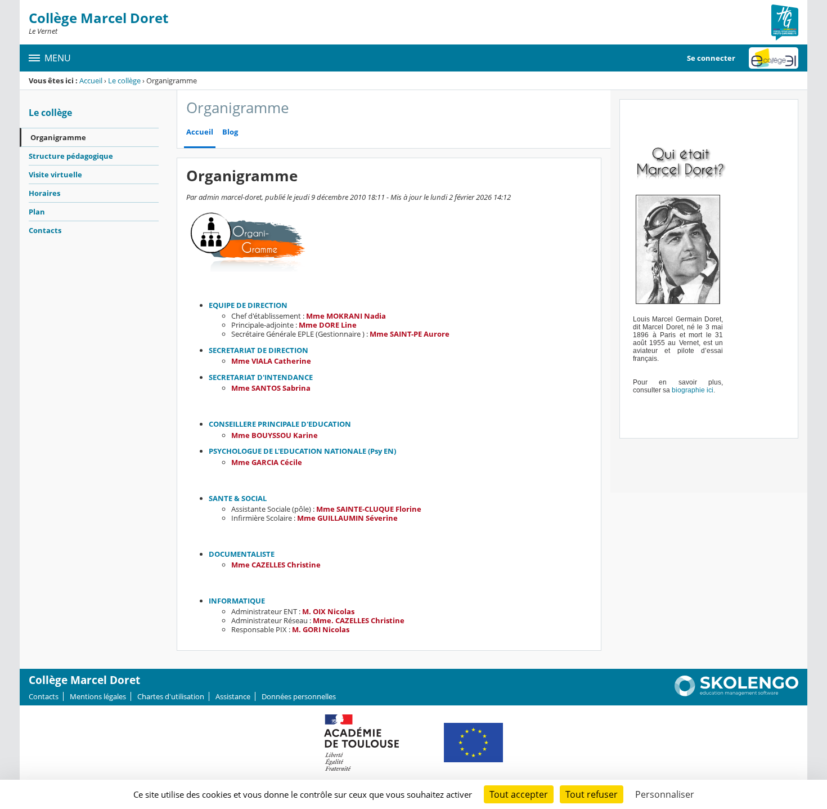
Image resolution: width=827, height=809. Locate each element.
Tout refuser (591, 794)
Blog (230, 132)
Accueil (90, 80)
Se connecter (711, 58)
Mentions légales (98, 696)
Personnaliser (664, 794)
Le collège (124, 80)
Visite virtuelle (55, 174)
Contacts (45, 230)
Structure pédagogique (71, 156)
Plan (37, 212)
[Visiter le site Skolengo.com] (736, 694)
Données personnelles (299, 696)
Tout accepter (518, 794)
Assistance (232, 696)
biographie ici (692, 390)
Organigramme (58, 137)
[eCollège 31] (773, 57)
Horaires (44, 193)
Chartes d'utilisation (170, 696)
